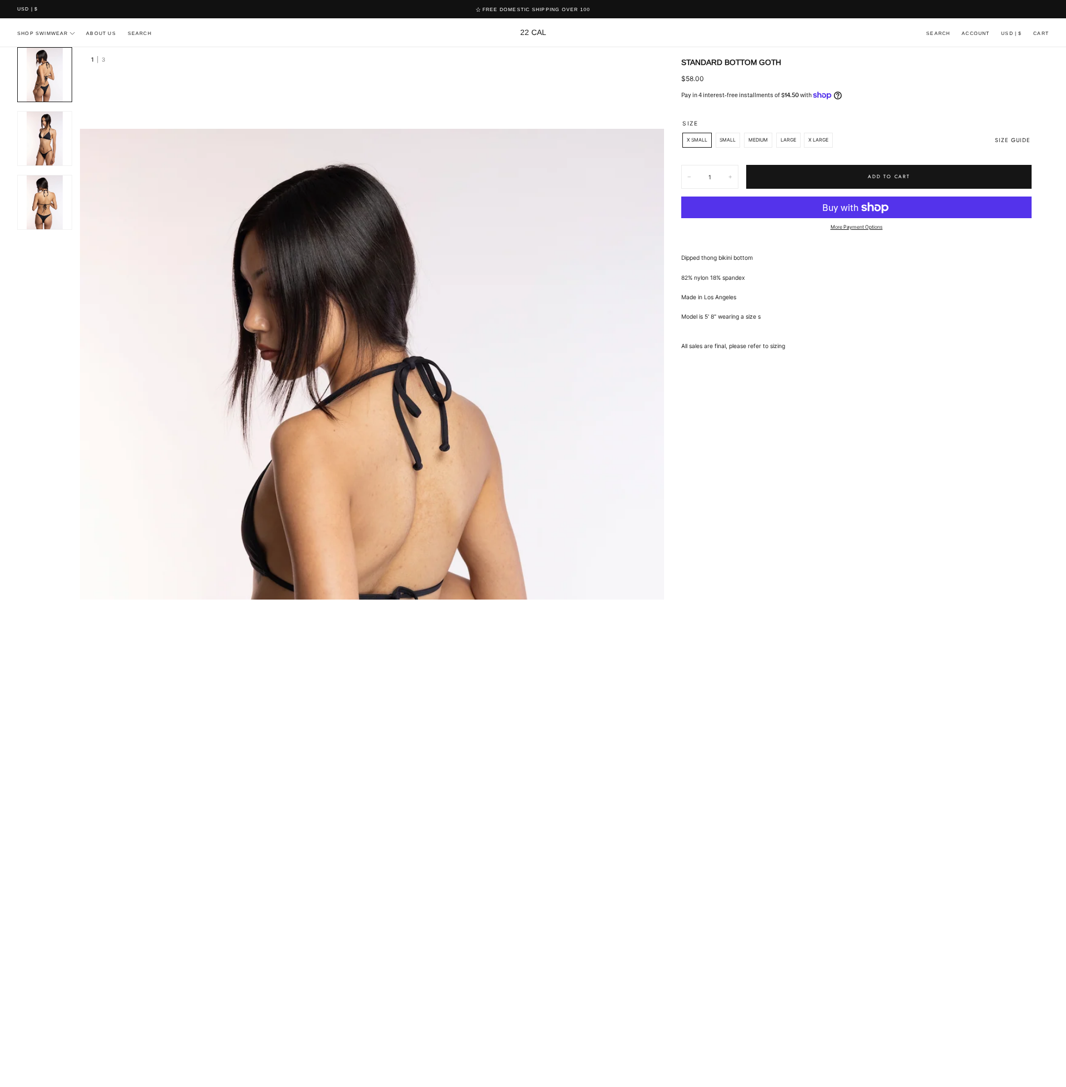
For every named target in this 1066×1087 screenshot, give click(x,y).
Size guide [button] (1012, 140)
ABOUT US (101, 33)
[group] (372, 567)
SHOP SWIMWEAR (42, 33)
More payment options (857, 227)
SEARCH (140, 33)
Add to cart (889, 176)
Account (975, 33)
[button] (27, 10)
